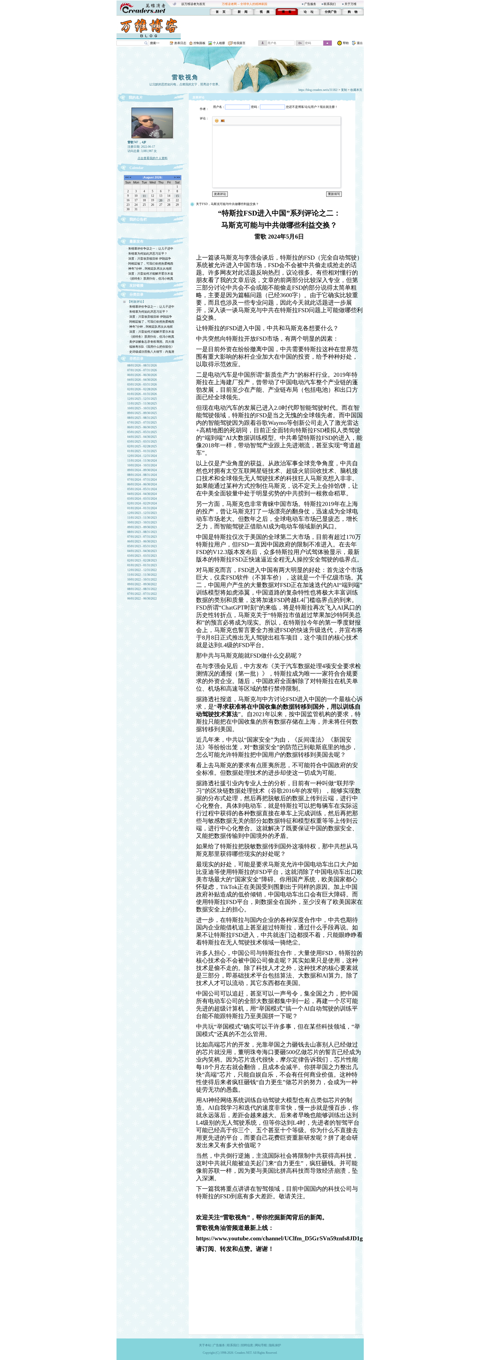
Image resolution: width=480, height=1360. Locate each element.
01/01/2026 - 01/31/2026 (142, 394)
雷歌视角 (185, 77)
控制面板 (200, 43)
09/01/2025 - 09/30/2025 (142, 413)
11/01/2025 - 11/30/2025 (142, 403)
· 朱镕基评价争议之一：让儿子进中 (149, 248)
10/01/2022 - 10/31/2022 (142, 579)
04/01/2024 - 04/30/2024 (142, 494)
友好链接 (137, 285)
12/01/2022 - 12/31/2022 (142, 570)
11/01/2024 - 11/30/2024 (142, 460)
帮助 (346, 43)
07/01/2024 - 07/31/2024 (142, 479)
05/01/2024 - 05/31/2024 (142, 489)
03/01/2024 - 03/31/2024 (142, 498)
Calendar (137, 168)
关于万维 (350, 4)
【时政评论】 (137, 301)
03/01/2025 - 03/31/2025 (142, 441)
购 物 (353, 12)
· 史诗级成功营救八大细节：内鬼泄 (151, 351)
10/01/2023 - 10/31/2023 (142, 522)
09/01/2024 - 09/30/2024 (142, 470)
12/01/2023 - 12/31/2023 (142, 513)
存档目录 (137, 358)
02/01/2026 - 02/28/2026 (142, 389)
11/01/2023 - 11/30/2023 (142, 517)
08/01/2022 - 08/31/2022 (142, 589)
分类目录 (137, 294)
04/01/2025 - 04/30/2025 (142, 437)
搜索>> (155, 43)
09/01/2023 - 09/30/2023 (142, 527)
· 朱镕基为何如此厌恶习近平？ (146, 253)
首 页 (221, 12)
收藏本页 (356, 90)
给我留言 (240, 43)
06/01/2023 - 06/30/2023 (142, 541)
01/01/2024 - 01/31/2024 (142, 508)
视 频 (265, 12)
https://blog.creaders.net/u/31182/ (318, 90)
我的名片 (136, 97)
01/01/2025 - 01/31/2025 (142, 451)
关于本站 (205, 1345)
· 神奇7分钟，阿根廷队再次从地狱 (149, 268)
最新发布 (137, 241)
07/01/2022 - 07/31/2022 (142, 594)
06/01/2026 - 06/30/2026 (142, 375)
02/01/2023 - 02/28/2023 (142, 560)
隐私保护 (275, 1345)
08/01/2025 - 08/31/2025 (142, 418)
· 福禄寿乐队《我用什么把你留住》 (151, 346)
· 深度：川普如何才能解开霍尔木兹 (149, 273)
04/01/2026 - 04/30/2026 (142, 379)
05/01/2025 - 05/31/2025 (142, 432)
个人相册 (219, 43)
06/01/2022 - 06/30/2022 (142, 598)
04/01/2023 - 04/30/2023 (142, 551)
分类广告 (331, 12)
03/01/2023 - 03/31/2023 (142, 555)
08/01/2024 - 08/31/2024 (142, 475)
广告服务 (310, 4)
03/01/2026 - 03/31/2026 (142, 384)
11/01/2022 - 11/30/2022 (142, 574)
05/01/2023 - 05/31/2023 (142, 546)
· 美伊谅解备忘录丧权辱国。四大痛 (151, 341)
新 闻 (243, 12)
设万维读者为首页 (193, 4)
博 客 (287, 12)
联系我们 (330, 4)
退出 (360, 43)
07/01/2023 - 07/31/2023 (142, 536)
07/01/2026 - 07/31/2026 (142, 370)
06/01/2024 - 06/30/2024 (142, 484)
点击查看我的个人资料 (153, 158)
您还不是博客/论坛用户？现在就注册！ (312, 107)
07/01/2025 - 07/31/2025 (142, 422)
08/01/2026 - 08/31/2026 (142, 365)
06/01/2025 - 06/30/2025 (142, 427)
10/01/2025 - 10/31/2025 (142, 408)
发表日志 (180, 43)
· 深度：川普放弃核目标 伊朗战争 (148, 258)
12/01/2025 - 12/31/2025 (142, 399)
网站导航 (261, 1345)
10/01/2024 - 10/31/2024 (142, 465)
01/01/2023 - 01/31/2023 (142, 565)
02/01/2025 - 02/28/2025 (142, 446)
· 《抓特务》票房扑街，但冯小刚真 (149, 278)
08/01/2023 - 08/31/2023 (142, 532)
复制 (344, 90)
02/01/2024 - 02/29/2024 (142, 503)
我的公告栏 (138, 219)
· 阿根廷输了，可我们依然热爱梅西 (149, 263)
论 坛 (309, 12)
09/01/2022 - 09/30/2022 (142, 584)
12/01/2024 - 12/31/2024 (142, 456)
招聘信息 (247, 1345)
